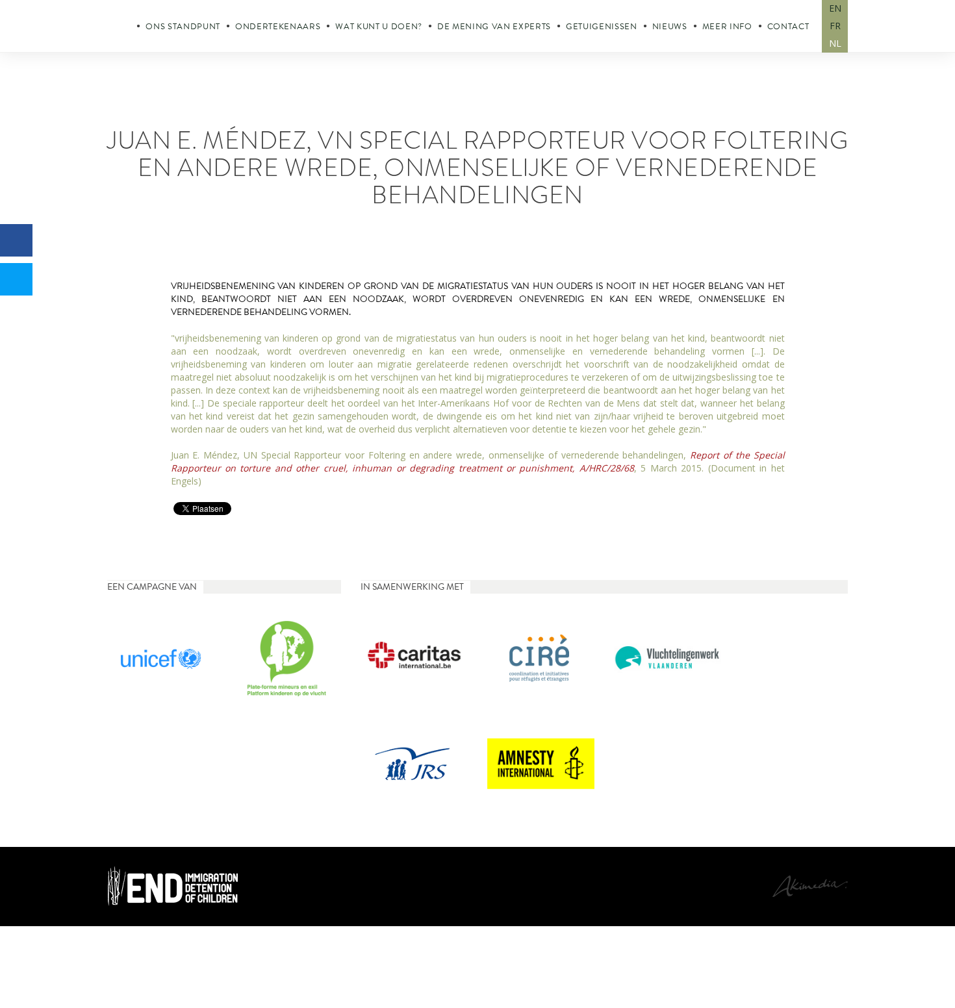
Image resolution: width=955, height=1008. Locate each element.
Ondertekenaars (277, 26)
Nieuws (669, 26)
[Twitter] (16, 279)
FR (835, 25)
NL (835, 43)
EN (835, 8)
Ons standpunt (183, 26)
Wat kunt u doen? (378, 26)
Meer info (727, 26)
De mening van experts (494, 26)
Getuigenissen (601, 26)
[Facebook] (16, 240)
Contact (788, 26)
